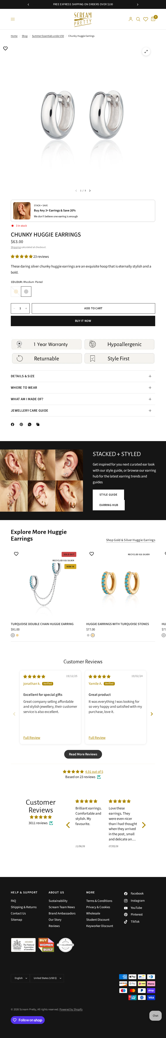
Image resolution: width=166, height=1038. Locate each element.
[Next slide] (151, 714)
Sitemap (16, 919)
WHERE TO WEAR (24, 387)
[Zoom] (146, 51)
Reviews (54, 926)
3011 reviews (38, 823)
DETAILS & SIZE (23, 376)
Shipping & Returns (24, 907)
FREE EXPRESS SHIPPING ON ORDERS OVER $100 (83, 4)
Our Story (55, 919)
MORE (90, 892)
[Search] (138, 19)
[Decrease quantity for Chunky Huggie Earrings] (14, 308)
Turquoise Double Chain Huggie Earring (42, 624)
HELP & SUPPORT (24, 892)
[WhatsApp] (30, 424)
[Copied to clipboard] (38, 424)
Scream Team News (62, 907)
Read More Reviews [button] (83, 754)
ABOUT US (56, 892)
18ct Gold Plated (16, 291)
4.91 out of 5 (94, 771)
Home (14, 36)
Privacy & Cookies (98, 907)
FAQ (13, 901)
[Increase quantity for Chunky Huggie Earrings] (26, 308)
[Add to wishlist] (5, 49)
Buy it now (83, 321)
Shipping (16, 247)
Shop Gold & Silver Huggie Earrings (130, 540)
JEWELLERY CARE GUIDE (29, 410)
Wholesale (93, 913)
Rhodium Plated (26, 291)
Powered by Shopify (71, 1009)
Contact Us (18, 913)
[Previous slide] (14, 714)
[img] (34, 676)
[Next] (90, 190)
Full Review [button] (31, 737)
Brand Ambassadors (62, 913)
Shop (25, 36)
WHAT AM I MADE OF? (27, 399)
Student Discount (97, 919)
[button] (22, 256)
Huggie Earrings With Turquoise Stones (117, 624)
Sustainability (58, 901)
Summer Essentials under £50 (48, 36)
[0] (152, 19)
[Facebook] (13, 424)
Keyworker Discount (99, 926)
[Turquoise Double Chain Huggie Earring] (45, 582)
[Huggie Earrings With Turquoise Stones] (120, 582)
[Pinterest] (22, 424)
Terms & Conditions (99, 901)
